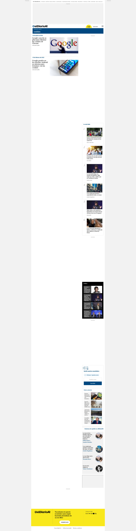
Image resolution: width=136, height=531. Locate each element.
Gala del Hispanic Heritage (66, 1)
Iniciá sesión (95, 26)
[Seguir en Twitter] (86, 513)
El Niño (89, 1)
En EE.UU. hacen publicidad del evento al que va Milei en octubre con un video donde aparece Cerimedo (87, 290)
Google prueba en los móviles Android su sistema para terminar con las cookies (40, 64)
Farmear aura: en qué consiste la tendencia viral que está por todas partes (94, 157)
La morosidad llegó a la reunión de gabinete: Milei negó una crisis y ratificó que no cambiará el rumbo (94, 176)
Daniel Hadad (93, 1)
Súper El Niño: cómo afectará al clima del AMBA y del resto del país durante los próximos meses (87, 404)
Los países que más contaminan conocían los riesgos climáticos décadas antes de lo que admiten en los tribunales (87, 420)
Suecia (97, 1)
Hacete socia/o (88, 27)
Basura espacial (101, 1)
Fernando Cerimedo (74, 1)
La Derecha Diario (59, 1)
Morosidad (43, 1)
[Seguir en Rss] (95, 513)
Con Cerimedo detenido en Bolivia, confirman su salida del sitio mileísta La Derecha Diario (94, 230)
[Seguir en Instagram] (91, 513)
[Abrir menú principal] (102, 26)
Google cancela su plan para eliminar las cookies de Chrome (39, 40)
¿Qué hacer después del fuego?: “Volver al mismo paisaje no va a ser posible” (87, 412)
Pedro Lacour (89, 180)
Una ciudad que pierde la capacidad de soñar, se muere (94, 194)
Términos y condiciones (77, 528)
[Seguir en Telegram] (89, 513)
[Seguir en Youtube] (94, 513)
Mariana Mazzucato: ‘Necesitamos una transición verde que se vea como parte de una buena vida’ (87, 396)
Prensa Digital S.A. (57, 528)
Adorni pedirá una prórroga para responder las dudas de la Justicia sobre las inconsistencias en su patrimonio (87, 306)
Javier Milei (47, 1)
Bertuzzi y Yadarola (52, 1)
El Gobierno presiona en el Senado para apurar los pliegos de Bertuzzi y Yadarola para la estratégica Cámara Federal (87, 314)
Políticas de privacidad (67, 528)
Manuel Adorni (80, 1)
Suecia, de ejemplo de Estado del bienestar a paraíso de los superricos (94, 139)
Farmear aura (85, 1)
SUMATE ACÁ (64, 522)
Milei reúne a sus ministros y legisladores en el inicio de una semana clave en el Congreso (94, 211)
